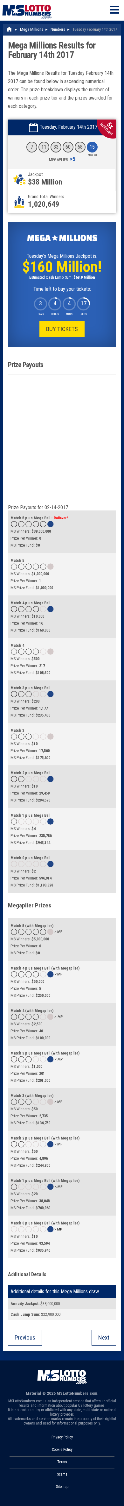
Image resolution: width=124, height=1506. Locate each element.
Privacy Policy (62, 1437)
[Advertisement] (62, 439)
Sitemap (62, 1486)
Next (103, 1337)
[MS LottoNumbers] (27, 3)
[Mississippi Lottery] (9, 29)
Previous (25, 1337)
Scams (62, 1474)
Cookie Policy (62, 1449)
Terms (62, 1462)
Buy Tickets (62, 329)
